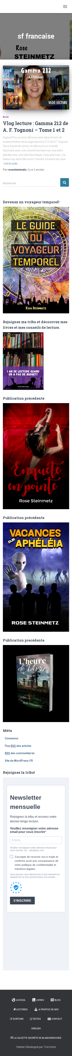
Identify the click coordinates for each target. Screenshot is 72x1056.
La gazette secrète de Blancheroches (37, 1038)
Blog (6, 117)
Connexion (11, 738)
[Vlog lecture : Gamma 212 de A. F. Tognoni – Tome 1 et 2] (36, 87)
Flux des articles (18, 745)
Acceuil (21, 1000)
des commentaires (20, 753)
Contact (57, 1019)
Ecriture (18, 1019)
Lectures (22, 1009)
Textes (36, 1019)
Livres (40, 1000)
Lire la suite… (11, 163)
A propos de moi (48, 1009)
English (36, 1028)
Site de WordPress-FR (19, 760)
